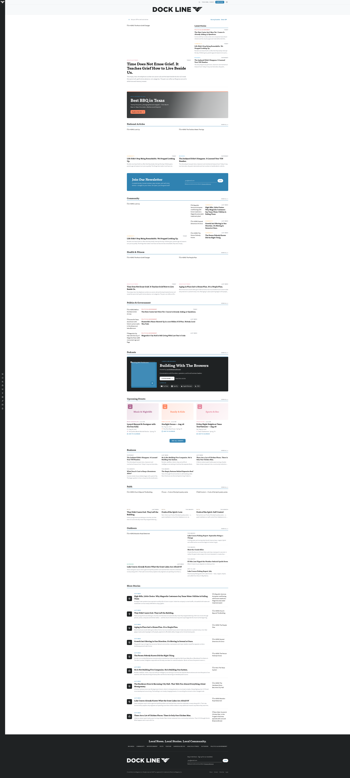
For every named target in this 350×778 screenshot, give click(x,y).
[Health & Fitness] (2, 389)
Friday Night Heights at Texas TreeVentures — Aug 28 (209, 425)
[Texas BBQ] (2, 408)
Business (197, 57)
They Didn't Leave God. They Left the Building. (142, 513)
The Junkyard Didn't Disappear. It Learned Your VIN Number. (210, 61)
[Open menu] (226, 2)
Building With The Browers (184, 365)
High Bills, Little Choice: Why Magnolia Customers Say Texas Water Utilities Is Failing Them (215, 210)
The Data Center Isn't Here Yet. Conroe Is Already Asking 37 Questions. (209, 33)
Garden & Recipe (179, 746)
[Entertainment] (2, 401)
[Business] (2, 404)
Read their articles (181, 378)
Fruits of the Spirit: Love (172, 512)
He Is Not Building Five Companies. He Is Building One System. (177, 458)
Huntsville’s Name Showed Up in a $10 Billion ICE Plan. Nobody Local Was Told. (168, 322)
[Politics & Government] (2, 397)
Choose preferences (206, 184)
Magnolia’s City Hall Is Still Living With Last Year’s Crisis (163, 335)
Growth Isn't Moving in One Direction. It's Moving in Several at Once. (215, 225)
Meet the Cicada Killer (195, 549)
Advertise (221, 772)
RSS (198, 386)
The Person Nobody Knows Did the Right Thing (215, 236)
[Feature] (2, 378)
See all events (177, 441)
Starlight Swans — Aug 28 (173, 424)
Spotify (176, 386)
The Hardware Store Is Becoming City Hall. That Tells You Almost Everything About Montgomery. (170, 685)
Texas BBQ (205, 2)
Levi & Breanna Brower (173, 370)
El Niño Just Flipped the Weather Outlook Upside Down (207, 561)
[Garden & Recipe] (2, 385)
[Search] (199, 2)
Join (220, 181)
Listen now (167, 378)
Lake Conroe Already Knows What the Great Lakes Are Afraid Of (154, 566)
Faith (129, 509)
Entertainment (152, 746)
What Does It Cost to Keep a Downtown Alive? (141, 472)
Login (226, 772)
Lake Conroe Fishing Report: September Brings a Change (205, 536)
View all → (224, 124)
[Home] (2, 2)
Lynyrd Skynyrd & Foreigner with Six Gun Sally (141, 425)
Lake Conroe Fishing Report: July (199, 571)
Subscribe (220, 2)
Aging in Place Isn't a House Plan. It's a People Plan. (201, 286)
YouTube (165, 386)
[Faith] (2, 393)
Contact (216, 772)
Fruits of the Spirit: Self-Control (210, 512)
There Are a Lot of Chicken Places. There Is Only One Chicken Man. (212, 458)
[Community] (2, 374)
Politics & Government (202, 30)
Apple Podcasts (187, 386)
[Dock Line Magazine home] (178, 9)
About (211, 772)
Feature (168, 746)
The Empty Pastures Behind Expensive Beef (177, 471)
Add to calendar (134, 434)
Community (198, 43)
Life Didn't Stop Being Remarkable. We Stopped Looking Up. (209, 47)
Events (212, 2)
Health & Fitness (132, 60)
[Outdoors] (2, 381)
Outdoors (130, 564)
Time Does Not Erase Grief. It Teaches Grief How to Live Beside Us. (156, 68)
